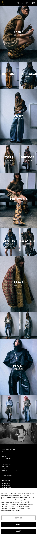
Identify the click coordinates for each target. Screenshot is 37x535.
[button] (23, 3)
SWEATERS (28, 241)
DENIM (18, 116)
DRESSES (28, 158)
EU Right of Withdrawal (9, 471)
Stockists (5, 466)
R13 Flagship (6, 458)
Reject (18, 524)
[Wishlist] (18, 3)
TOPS (9, 158)
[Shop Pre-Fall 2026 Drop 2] (9, 325)
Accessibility (6, 473)
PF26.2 (18, 283)
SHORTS (9, 241)
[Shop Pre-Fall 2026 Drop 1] (9, 409)
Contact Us (5, 456)
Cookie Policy (15, 510)
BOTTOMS (9, 75)
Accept (18, 531)
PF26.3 (18, 33)
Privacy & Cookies (7, 475)
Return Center (6, 454)
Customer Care (7, 451)
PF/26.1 (18, 366)
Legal (4, 468)
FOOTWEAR (18, 200)
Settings (18, 518)
